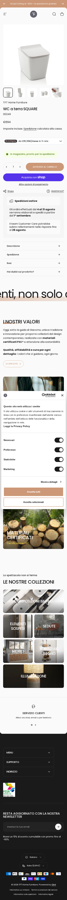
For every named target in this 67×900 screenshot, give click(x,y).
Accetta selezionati (33, 502)
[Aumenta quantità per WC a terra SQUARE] (20, 167)
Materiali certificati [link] (20, 535)
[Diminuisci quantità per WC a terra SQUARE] (6, 167)
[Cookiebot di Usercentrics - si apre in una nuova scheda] (42, 395)
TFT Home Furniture (15, 102)
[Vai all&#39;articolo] (8, 92)
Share (10, 191)
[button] (33, 246)
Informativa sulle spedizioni (25, 894)
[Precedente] (4, 3)
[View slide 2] (35, 725)
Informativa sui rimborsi (19, 890)
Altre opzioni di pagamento (33, 184)
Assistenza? (57, 191)
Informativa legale (45, 894)
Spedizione (30, 128)
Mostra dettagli (49, 481)
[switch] (59, 449)
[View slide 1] (32, 725)
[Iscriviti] (58, 827)
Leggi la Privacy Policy (17, 426)
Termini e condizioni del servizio (44, 890)
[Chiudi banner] (62, 395)
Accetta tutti (33, 491)
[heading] (22, 535)
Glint (54, 884)
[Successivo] (62, 3)
